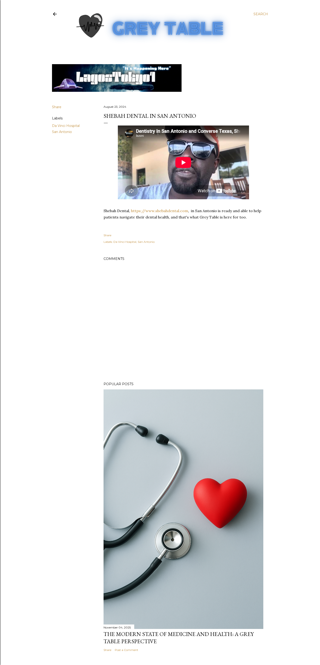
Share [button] (56, 107)
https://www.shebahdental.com (159, 210)
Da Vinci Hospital (66, 126)
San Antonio (62, 132)
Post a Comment (126, 650)
